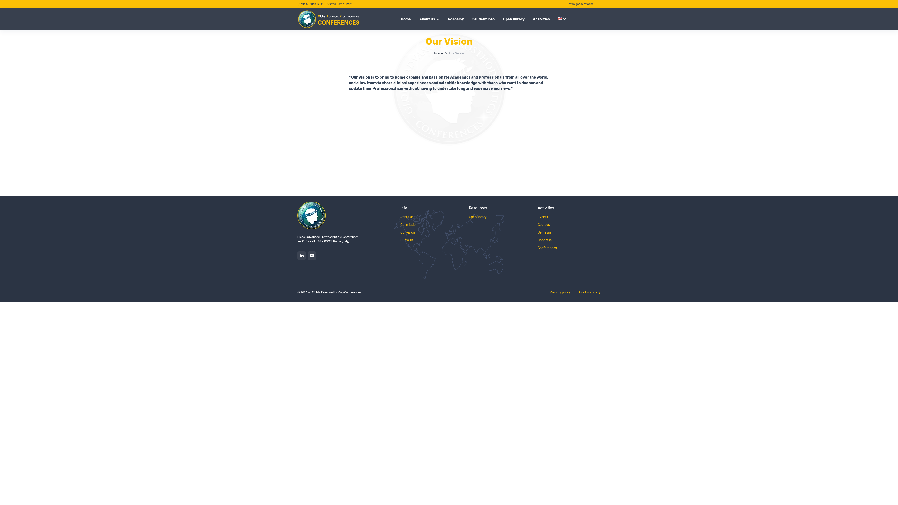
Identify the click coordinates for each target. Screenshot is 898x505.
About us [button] (427, 19)
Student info (483, 19)
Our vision (407, 232)
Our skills (406, 240)
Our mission (408, 225)
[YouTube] (312, 255)
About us (406, 217)
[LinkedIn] (301, 255)
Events (543, 217)
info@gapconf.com (580, 4)
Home (406, 19)
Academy (456, 19)
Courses (544, 225)
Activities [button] (541, 19)
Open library (514, 19)
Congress (545, 240)
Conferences (547, 248)
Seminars (545, 232)
